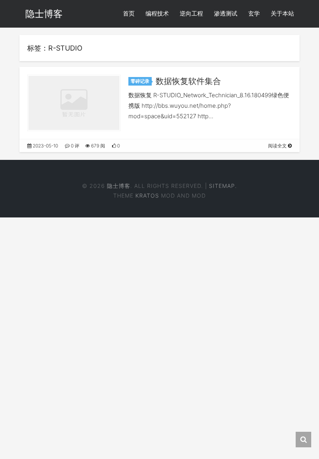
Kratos (147, 195)
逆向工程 (191, 13)
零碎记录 (140, 81)
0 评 (74, 146)
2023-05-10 (45, 146)
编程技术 (157, 13)
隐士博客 (44, 13)
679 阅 (97, 146)
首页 (129, 13)
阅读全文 (278, 146)
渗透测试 (225, 13)
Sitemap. (223, 185)
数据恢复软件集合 (188, 81)
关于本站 (282, 13)
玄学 (254, 13)
